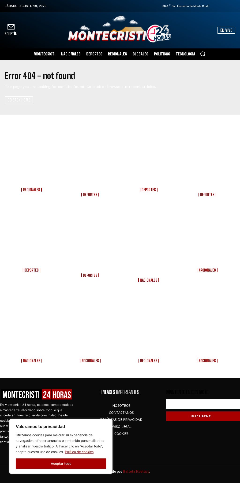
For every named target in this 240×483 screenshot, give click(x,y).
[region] (60, 446)
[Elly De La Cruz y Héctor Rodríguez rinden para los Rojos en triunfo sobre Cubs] (207, 151)
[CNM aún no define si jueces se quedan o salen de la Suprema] (207, 232)
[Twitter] (227, 6)
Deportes (90, 194)
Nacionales (148, 280)
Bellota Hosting (136, 471)
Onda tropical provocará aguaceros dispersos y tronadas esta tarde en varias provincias (90, 347)
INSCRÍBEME (201, 416)
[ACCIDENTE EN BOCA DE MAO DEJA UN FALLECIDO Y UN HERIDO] (32, 151)
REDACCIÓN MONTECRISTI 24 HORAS (32, 195)
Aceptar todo (61, 463)
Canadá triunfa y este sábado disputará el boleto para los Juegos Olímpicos (90, 261)
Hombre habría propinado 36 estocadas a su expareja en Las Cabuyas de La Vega (149, 347)
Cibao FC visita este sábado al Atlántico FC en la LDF (149, 178)
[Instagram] (220, 6)
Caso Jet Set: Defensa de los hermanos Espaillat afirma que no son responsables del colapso (32, 347)
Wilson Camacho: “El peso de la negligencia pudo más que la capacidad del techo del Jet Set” (208, 347)
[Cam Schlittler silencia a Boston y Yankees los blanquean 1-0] (32, 232)
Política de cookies (79, 452)
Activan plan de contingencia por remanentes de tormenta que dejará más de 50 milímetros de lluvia (149, 263)
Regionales (31, 190)
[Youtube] (233, 6)
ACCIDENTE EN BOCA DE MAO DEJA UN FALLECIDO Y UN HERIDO (32, 178)
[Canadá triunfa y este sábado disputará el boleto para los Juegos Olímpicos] (90, 232)
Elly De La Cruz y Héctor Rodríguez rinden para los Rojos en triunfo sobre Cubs (207, 181)
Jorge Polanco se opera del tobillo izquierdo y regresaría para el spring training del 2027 (91, 181)
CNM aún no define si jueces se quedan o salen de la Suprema (207, 258)
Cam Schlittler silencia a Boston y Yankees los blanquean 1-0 (32, 258)
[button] (202, 53)
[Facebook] (213, 6)
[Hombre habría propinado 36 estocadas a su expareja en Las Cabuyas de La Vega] (149, 317)
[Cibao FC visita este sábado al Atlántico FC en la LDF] (149, 151)
